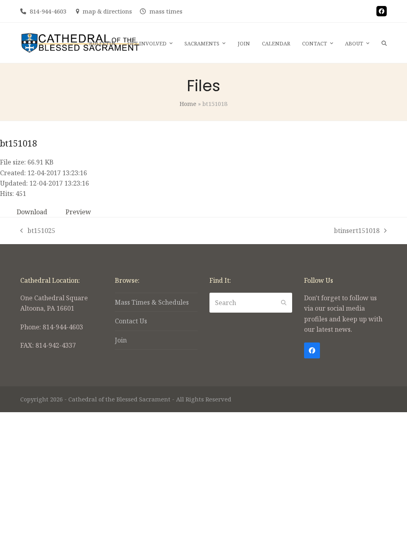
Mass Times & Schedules (152, 302)
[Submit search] (284, 303)
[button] (384, 43)
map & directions (107, 11)
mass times (165, 11)
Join (121, 340)
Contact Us (131, 321)
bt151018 (18, 143)
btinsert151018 (357, 231)
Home (188, 104)
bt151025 (37, 231)
